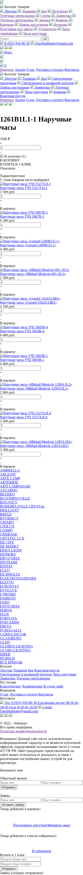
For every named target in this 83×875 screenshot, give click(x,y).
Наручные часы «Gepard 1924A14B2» (28, 302)
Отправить (9, 787)
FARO (5, 602)
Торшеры (20, 670)
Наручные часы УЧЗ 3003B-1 (22, 360)
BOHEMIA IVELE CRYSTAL (22, 506)
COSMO (6, 530)
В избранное (41, 851)
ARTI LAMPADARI (15, 486)
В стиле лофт (53, 686)
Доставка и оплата (50, 70)
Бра (30, 670)
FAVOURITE (10, 606)
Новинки (7, 70)
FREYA (6, 626)
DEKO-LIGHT (11, 550)
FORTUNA (8, 618)
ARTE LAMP (10, 478)
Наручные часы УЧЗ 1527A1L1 (23, 188)
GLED (5, 642)
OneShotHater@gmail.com (53, 43)
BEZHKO (7, 494)
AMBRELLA (10, 470)
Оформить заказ (58, 825)
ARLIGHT (8, 474)
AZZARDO (8, 490)
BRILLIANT (9, 510)
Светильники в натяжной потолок (26, 674)
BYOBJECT (9, 518)
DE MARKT (9, 546)
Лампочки (7, 678)
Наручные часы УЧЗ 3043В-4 (22, 331)
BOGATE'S (8, 502)
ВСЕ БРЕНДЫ (11, 662)
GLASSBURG (11, 638)
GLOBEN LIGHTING (16, 646)
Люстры (6, 670)
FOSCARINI (9, 622)
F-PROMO (8, 594)
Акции (20, 70)
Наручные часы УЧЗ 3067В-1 (22, 216)
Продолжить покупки (29, 825)
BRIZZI (6, 514)
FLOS (4, 614)
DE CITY (7, 542)
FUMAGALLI (10, 630)
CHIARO (7, 522)
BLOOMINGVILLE (15, 498)
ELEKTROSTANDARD (18, 578)
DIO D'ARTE (10, 558)
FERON (6, 610)
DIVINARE (8, 562)
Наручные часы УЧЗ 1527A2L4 (23, 417)
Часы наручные (64, 674)
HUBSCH (7, 658)
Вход (8, 52)
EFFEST (6, 566)
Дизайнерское (31, 686)
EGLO (5, 570)
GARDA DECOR (13, 634)
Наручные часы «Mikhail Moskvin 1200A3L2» (34, 388)
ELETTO (7, 582)
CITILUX (7, 526)
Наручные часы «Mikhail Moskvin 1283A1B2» (34, 446)
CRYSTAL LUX (12, 538)
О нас (30, 70)
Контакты (71, 70)
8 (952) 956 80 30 (17, 43)
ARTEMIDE (9, 482)
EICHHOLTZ (10, 574)
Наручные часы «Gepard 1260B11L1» (28, 245)
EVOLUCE (8, 590)
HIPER (5, 654)
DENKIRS (8, 554)
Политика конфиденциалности (23, 731)
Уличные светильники (33, 678)
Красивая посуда (47, 670)
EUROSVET (9, 586)
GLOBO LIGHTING (15, 650)
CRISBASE (8, 534)
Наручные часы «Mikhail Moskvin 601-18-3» (33, 274)
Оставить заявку (13, 804)
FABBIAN (8, 598)
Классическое (10, 686)
